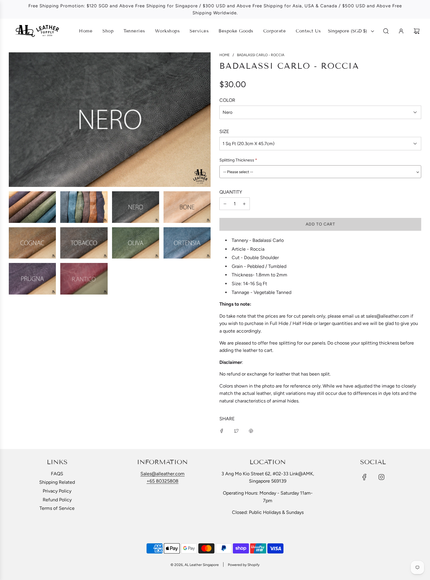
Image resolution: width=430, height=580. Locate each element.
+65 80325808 (162, 481)
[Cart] (417, 31)
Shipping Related (57, 482)
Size (224, 131)
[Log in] (401, 31)
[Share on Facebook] (221, 430)
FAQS (57, 473)
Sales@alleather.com (162, 473)
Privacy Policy (57, 491)
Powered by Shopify (243, 565)
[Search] (386, 31)
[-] (225, 204)
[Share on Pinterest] (251, 430)
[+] (244, 204)
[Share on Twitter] (236, 430)
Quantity (230, 192)
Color (227, 100)
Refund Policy (57, 499)
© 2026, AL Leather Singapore (195, 565)
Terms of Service (57, 508)
